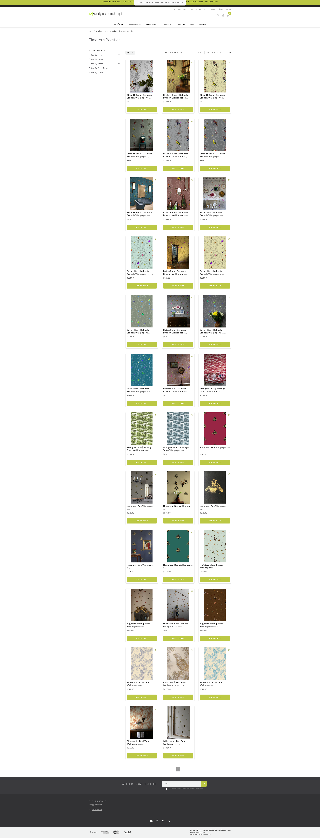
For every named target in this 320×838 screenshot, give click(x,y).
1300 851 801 (225, 9)
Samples (181, 24)
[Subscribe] (204, 784)
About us (177, 9)
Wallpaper (167, 24)
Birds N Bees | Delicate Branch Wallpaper (139, 96)
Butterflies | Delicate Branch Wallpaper (211, 214)
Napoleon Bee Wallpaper (213, 447)
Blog (184, 9)
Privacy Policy (199, 788)
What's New (119, 24)
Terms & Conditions (206, 9)
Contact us (192, 9)
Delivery (202, 24)
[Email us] (151, 821)
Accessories (134, 24)
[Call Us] (168, 821)
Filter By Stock (96, 72)
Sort (200, 53)
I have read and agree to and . (185, 788)
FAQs (192, 24)
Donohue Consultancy (204, 834)
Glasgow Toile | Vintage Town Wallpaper (212, 390)
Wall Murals (151, 24)
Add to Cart (142, 110)
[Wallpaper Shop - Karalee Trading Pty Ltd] (105, 14)
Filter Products (97, 50)
